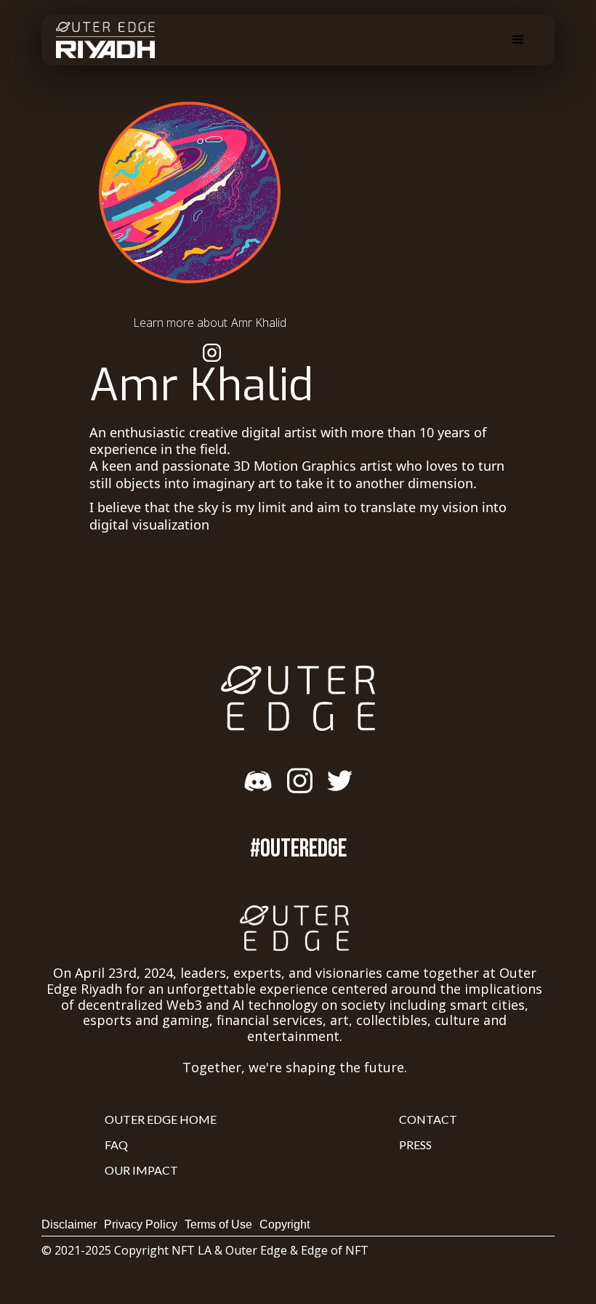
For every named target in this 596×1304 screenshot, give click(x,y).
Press (415, 1144)
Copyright (284, 1224)
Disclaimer (69, 1224)
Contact (428, 1119)
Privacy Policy (140, 1224)
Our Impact (141, 1170)
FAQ (116, 1144)
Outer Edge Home (161, 1119)
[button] (518, 40)
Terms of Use (218, 1224)
